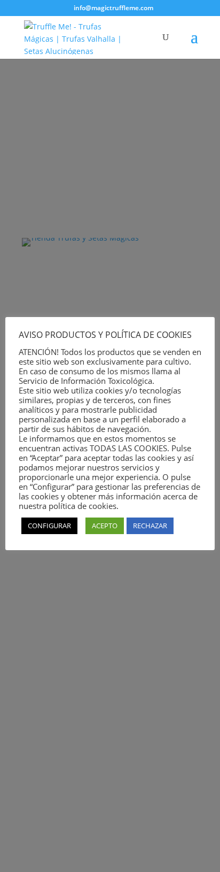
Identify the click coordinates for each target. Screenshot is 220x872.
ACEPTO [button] (104, 525)
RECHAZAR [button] (150, 525)
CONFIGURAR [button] (49, 525)
